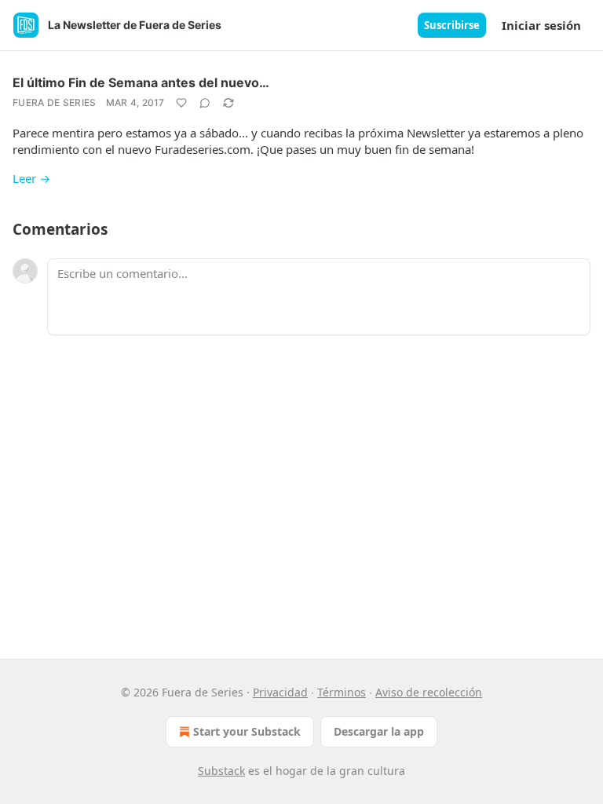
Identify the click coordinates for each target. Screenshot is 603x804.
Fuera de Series (55, 102)
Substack (221, 770)
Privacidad (280, 692)
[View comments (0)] (205, 102)
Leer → (31, 178)
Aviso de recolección (428, 692)
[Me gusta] (181, 102)
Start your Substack (247, 731)
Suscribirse (452, 25)
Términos (341, 692)
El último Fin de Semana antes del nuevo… (141, 82)
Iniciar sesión (541, 25)
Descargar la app (379, 731)
